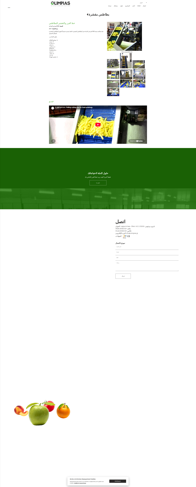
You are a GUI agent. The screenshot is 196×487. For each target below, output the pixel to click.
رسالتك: (118, 262)
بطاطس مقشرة (99, 14)
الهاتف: (117, 257)
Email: (118, 252)
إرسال (123, 276)
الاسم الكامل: (119, 246)
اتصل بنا (98, 183)
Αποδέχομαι (118, 481)
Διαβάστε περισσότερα (80, 483)
